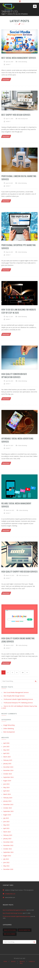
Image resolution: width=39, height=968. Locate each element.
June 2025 (6, 746)
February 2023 (7, 835)
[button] (35, 6)
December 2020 (8, 869)
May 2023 (6, 825)
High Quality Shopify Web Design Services (19, 571)
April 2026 (6, 743)
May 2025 (6, 750)
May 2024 (6, 787)
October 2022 (7, 849)
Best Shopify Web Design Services (15, 114)
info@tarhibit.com (10, 894)
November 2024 (8, 770)
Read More (6, 79)
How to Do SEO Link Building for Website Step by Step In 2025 (18, 311)
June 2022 (6, 862)
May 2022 (6, 866)
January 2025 (7, 763)
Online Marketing (22, 62)
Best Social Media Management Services (18, 57)
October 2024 (7, 774)
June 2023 (6, 821)
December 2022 (8, 842)
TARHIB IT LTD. (9, 11)
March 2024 (7, 794)
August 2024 (7, 781)
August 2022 (7, 856)
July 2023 (6, 818)
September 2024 (8, 777)
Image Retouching (8, 725)
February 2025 (7, 760)
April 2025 (6, 753)
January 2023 (7, 838)
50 (22, 672)
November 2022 (8, 845)
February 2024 (7, 798)
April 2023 (6, 828)
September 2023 (8, 811)
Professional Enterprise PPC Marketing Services (18, 703)
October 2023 (7, 808)
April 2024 (6, 791)
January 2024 (7, 801)
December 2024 (8, 767)
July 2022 (6, 859)
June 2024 (6, 784)
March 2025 (7, 757)
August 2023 (7, 815)
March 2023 (7, 832)
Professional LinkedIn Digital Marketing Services (18, 699)
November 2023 (8, 804)
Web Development (23, 118)
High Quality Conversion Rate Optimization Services (14, 375)
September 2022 (8, 852)
